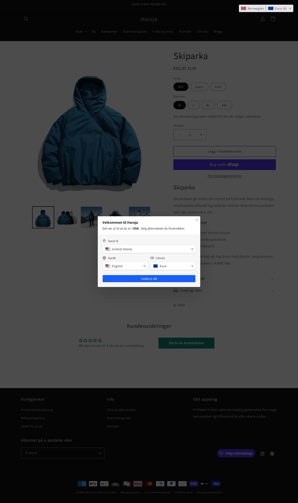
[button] (266, 8)
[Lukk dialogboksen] (196, 219)
